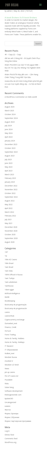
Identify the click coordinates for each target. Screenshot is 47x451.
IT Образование (11, 350)
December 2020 (11, 227)
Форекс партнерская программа (18, 421)
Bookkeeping (10, 301)
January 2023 (10, 182)
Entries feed (9, 435)
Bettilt (7, 297)
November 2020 (11, 231)
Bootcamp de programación (16, 308)
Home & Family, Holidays (14, 342)
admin (9, 11)
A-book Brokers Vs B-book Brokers (21, 17)
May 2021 (8, 223)
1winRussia (9, 286)
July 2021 (8, 219)
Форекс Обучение (12, 417)
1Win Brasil (9, 263)
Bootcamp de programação (16, 304)
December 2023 (11, 144)
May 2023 (8, 167)
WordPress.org (10, 442)
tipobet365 (9, 398)
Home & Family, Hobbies (14, 338)
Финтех (8, 410)
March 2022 (9, 212)
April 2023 (8, 171)
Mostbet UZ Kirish (12, 365)
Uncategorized (10, 402)
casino (7, 312)
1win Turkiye (9, 278)
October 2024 (10, 114)
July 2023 (8, 159)
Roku (7, 383)
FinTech (29, 11)
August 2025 (9, 107)
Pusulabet (8, 380)
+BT (6, 252)
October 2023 (10, 148)
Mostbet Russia (11, 357)
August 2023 (9, 156)
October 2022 (10, 193)
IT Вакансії (9, 346)
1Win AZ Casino (11, 259)
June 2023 (8, 163)
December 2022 (11, 186)
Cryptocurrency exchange (14, 319)
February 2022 (10, 216)
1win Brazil (9, 267)
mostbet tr (9, 361)
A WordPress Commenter (15, 97)
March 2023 (9, 174)
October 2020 (10, 234)
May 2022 (8, 204)
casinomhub (9, 316)
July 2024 (8, 125)
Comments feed (11, 438)
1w (6, 256)
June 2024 (8, 129)
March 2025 (9, 110)
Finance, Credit (10, 327)
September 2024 (11, 118)
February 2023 (10, 178)
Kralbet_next (9, 353)
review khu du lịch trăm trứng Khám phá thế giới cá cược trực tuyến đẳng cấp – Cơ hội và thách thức (23, 84)
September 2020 (11, 238)
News (7, 368)
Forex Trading (10, 334)
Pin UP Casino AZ (11, 376)
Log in (7, 431)
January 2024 (10, 141)
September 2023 (11, 152)
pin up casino (10, 372)
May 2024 (8, 133)
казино (7, 406)
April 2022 (8, 208)
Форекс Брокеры (11, 413)
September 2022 (11, 197)
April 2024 (8, 137)
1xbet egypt (9, 289)
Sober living (9, 387)
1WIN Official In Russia (13, 274)
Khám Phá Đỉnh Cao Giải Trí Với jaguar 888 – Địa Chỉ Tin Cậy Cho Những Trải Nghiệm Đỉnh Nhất (22, 68)
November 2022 (11, 189)
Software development (14, 391)
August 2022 (9, 201)
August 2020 (9, 242)
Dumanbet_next (11, 323)
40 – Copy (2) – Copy (13, 54)
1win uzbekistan (11, 282)
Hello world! (32, 97)
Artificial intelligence (12, 293)
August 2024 (9, 122)
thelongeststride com (13, 395)
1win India (9, 271)
